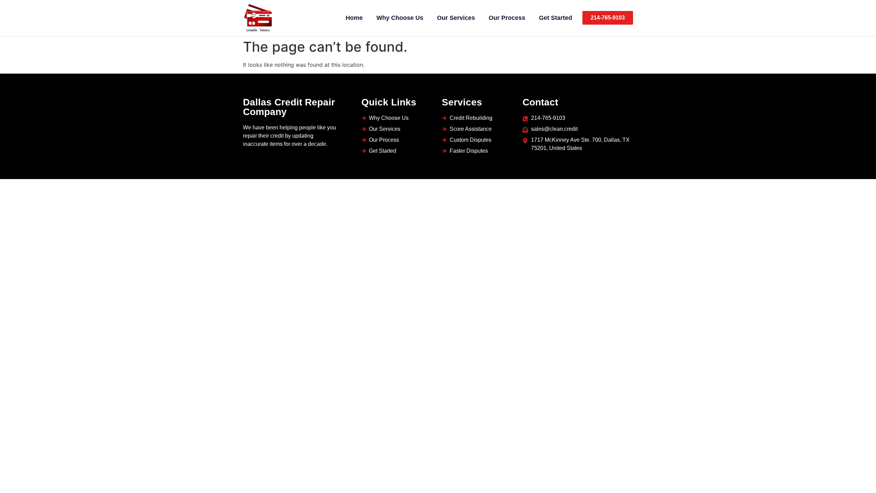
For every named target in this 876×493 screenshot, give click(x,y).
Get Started (555, 17)
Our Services (456, 17)
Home (354, 17)
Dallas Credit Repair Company (289, 107)
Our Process (507, 17)
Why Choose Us (399, 17)
